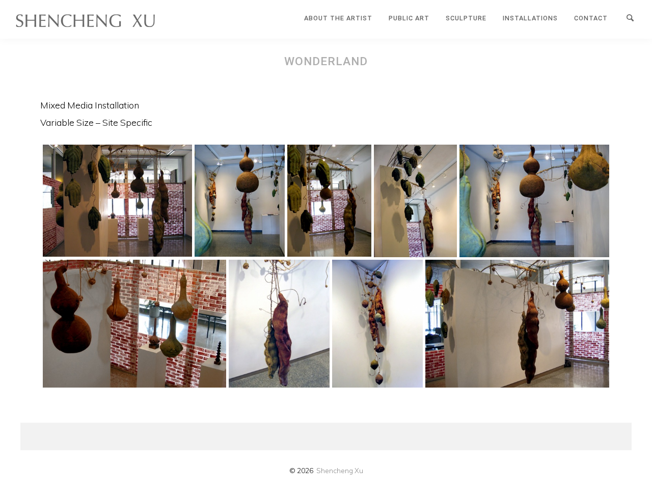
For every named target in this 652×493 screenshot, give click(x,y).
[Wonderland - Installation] (117, 201)
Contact (591, 18)
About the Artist (338, 18)
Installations (530, 18)
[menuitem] (338, 18)
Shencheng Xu (339, 470)
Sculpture (466, 18)
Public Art (409, 18)
